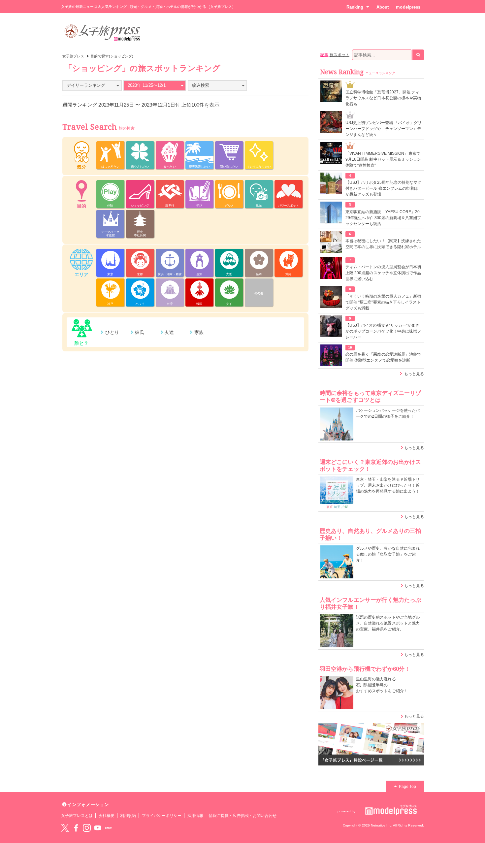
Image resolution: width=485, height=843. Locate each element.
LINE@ (109, 828)
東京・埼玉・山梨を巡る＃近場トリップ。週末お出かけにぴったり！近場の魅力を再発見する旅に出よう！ (388, 485)
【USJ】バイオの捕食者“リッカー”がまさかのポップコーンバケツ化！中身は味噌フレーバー (383, 331)
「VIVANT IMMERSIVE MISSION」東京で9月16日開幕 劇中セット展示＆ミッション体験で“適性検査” (383, 159)
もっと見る (414, 374)
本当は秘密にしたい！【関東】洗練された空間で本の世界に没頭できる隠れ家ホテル (383, 244)
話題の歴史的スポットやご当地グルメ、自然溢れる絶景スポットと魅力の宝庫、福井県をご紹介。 (388, 623)
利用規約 (128, 815)
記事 (324, 54)
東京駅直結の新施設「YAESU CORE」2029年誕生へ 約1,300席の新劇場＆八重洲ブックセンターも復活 (383, 218)
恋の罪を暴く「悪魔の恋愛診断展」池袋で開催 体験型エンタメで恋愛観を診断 (383, 357)
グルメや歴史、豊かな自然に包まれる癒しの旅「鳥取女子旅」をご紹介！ (388, 554)
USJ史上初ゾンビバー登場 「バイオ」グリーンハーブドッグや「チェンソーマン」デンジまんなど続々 (383, 128)
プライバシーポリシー (162, 815)
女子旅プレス (73, 56)
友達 (169, 332)
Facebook (76, 828)
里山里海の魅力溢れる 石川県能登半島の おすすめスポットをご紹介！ (382, 685)
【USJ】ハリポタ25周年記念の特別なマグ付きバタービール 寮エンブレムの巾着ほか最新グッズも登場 (383, 188)
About (382, 7)
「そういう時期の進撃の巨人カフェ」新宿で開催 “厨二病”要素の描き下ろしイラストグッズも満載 (383, 302)
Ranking (354, 7)
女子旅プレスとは (77, 815)
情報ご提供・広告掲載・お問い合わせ (242, 815)
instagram (87, 828)
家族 (199, 332)
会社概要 (106, 815)
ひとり (112, 332)
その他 (258, 293)
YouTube (98, 828)
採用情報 (195, 815)
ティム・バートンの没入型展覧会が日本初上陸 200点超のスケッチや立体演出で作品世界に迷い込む (383, 273)
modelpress (408, 7)
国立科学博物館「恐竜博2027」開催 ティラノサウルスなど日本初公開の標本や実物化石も (383, 98)
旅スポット (339, 54)
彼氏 (139, 332)
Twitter (65, 828)
